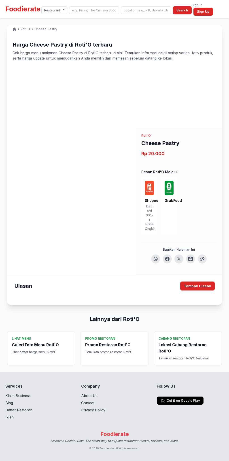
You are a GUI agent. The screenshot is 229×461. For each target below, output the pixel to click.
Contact (87, 403)
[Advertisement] (114, 94)
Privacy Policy (93, 410)
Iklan (9, 417)
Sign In (197, 5)
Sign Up (203, 11)
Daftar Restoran (18, 410)
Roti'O (146, 135)
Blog (9, 403)
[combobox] (94, 10)
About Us (89, 395)
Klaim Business (18, 395)
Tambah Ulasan (197, 286)
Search (182, 10)
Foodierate (22, 9)
